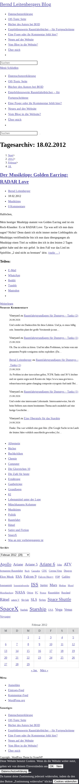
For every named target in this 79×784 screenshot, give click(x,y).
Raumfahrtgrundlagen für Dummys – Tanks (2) (51, 315)
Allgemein (14, 443)
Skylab (25, 600)
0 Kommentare (16, 206)
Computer (13, 463)
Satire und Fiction (18, 530)
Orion (30, 592)
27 (5, 664)
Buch (27, 571)
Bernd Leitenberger (19, 191)
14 (17, 651)
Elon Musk (7, 576)
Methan (62, 585)
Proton (43, 593)
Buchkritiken (15, 453)
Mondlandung (6, 593)
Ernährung (14, 479)
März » (44, 670)
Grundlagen (14, 489)
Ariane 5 (31, 564)
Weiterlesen (6, 303)
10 (50, 644)
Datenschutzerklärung (22, 75)
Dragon (68, 570)
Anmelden (14, 685)
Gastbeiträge (15, 484)
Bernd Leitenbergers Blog (25, 4)
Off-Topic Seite (17, 81)
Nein (59, 766)
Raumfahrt (14, 519)
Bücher (12, 448)
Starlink (24, 609)
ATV (68, 564)
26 (73, 657)
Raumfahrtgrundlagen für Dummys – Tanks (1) (51, 337)
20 (5, 657)
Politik (12, 514)
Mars (53, 585)
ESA (19, 576)
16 (39, 651)
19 (73, 651)
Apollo (5, 564)
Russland (65, 592)
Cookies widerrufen (65, 781)
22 (28, 657)
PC (36, 592)
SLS (34, 600)
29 (28, 664)
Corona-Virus (55, 571)
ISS (34, 584)
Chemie (12, 458)
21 (17, 657)
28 (17, 664)
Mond (71, 585)
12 (73, 644)
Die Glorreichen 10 (19, 468)
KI (9, 494)
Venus (68, 609)
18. (10, 166)
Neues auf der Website (22, 108)
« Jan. (34, 670)
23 (39, 657)
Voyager (5, 616)
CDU (44, 570)
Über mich (14, 119)
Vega (58, 609)
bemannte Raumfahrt (11, 570)
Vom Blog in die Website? (24, 114)
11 (62, 644)
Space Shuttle (59, 599)
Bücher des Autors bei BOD (25, 86)
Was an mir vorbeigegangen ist (25, 540)
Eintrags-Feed (16, 690)
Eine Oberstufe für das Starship (42, 418)
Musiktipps (14, 201)
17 (50, 651)
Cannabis (35, 571)
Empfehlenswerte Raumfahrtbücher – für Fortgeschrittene (41, 730)
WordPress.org (16, 700)
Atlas (59, 565)
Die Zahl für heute (18, 474)
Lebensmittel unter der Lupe (24, 499)
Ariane (18, 564)
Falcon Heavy (45, 576)
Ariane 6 (47, 564)
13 (5, 651)
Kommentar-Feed (18, 695)
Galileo (66, 576)
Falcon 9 (30, 576)
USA (50, 610)
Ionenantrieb (6, 585)
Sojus (42, 599)
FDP (57, 576)
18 (62, 651)
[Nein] (29, 772)
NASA (20, 592)
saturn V (15, 600)
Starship (38, 609)
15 (28, 651)
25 (62, 657)
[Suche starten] (39, 134)
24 (50, 657)
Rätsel (11, 525)
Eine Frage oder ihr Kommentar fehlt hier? (35, 103)
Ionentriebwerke (21, 585)
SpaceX (12, 535)
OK (52, 766)
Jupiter (44, 585)
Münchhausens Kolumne (22, 504)
